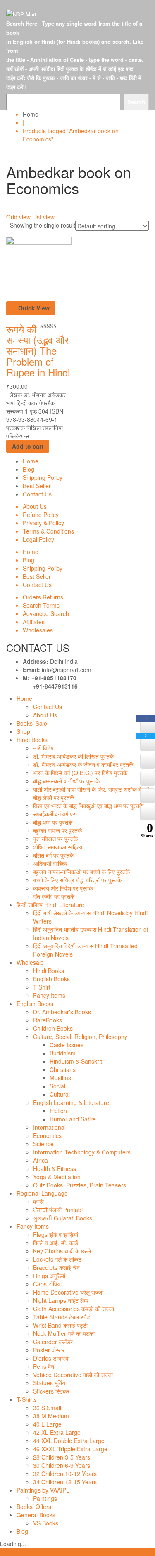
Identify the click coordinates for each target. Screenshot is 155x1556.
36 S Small (47, 1407)
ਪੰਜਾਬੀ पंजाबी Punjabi (58, 1210)
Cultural (60, 1094)
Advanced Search (46, 613)
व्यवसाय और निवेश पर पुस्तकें (63, 888)
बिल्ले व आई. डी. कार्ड (55, 1243)
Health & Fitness (54, 1168)
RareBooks (47, 1020)
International (49, 1127)
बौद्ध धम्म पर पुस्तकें (52, 822)
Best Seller (37, 486)
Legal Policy (38, 539)
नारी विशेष (43, 748)
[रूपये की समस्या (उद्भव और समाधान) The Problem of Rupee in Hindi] (39, 268)
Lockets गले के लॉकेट (57, 1259)
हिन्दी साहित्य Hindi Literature (50, 904)
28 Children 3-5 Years (61, 1457)
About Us (35, 506)
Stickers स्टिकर (51, 1391)
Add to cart (27, 446)
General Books (36, 1515)
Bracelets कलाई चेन (56, 1267)
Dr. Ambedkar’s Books (62, 1012)
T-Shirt (41, 987)
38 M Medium (51, 1416)
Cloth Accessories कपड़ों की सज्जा (73, 1309)
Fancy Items (49, 995)
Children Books (53, 1028)
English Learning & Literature (71, 1102)
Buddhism (63, 1053)
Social (57, 1086)
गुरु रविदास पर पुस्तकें (55, 838)
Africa (40, 1160)
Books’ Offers (34, 1506)
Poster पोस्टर (48, 1350)
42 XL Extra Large (57, 1432)
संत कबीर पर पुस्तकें (53, 896)
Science (43, 1144)
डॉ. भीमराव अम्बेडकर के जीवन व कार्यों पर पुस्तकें (83, 764)
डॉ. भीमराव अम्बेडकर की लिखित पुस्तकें (73, 756)
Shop (23, 731)
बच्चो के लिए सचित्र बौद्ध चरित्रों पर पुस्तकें (77, 880)
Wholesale (30, 962)
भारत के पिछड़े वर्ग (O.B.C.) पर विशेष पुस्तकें (80, 773)
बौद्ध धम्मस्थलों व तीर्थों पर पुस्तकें (66, 781)
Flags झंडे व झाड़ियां (55, 1234)
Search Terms (41, 605)
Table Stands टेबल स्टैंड (62, 1317)
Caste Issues (66, 1045)
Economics (47, 1135)
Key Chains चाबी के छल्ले (62, 1251)
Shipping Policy (42, 477)
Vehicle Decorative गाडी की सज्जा (73, 1374)
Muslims (60, 1078)
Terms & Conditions (48, 531)
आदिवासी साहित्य (50, 863)
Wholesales (38, 630)
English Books (51, 979)
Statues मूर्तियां (50, 1383)
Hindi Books (32, 740)
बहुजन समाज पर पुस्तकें (57, 830)
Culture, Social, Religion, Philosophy (80, 1036)
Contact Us (37, 494)
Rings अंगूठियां (49, 1276)
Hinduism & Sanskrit (76, 1061)
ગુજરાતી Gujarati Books (62, 1218)
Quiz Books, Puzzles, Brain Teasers (79, 1185)
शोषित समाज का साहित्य (57, 847)
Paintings (45, 1498)
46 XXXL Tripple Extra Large (70, 1449)
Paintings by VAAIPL (43, 1490)
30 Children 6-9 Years (61, 1465)
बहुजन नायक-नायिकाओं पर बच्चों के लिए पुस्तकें (81, 871)
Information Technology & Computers (82, 1152)
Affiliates (34, 622)
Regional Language (42, 1193)
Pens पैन (43, 1366)
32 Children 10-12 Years (65, 1473)
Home (30, 114)
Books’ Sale (32, 723)
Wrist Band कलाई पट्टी (60, 1325)
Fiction (58, 1111)
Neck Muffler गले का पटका (64, 1333)
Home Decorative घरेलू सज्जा (68, 1292)
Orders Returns (43, 597)
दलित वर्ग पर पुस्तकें (53, 855)
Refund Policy (41, 514)
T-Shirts (27, 1399)
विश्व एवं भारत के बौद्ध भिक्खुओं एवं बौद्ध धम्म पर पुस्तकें (88, 806)
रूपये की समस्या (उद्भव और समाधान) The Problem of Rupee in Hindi (38, 351)
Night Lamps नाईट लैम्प (60, 1300)
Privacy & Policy (43, 523)
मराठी (38, 1201)
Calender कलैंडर (53, 1341)
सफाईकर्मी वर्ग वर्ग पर (54, 814)
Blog (28, 469)
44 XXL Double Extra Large (69, 1440)
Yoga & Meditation (57, 1177)
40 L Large (47, 1424)
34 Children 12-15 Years (65, 1482)
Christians (63, 1069)
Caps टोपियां (47, 1284)
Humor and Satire (73, 1119)
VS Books (45, 1523)
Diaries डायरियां (51, 1358)
